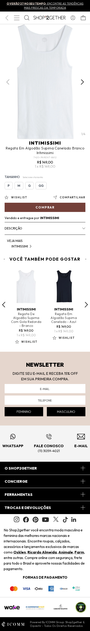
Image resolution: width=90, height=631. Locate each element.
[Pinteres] (36, 520)
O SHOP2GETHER (21, 468)
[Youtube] (45, 519)
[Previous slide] (3, 304)
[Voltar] (7, 18)
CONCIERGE (16, 481)
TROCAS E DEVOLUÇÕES (28, 507)
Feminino (24, 412)
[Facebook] (26, 520)
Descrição (13, 228)
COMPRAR (45, 207)
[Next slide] (86, 304)
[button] (82, 82)
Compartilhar (72, 197)
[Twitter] (55, 519)
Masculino (66, 412)
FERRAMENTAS (19, 494)
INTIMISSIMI (45, 143)
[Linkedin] (73, 520)
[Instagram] (16, 519)
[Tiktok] (65, 520)
